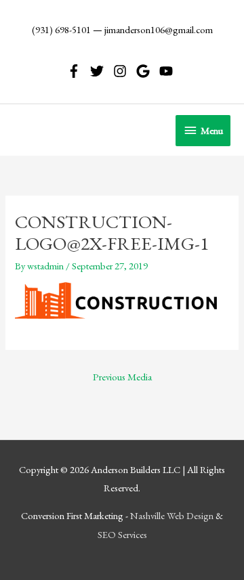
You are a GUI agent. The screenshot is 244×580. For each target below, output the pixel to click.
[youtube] (168, 71)
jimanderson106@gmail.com (158, 29)
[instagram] (123, 71)
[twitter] (100, 71)
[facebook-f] (77, 71)
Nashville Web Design (172, 515)
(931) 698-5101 (61, 29)
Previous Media (122, 376)
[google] (146, 71)
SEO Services (122, 534)
